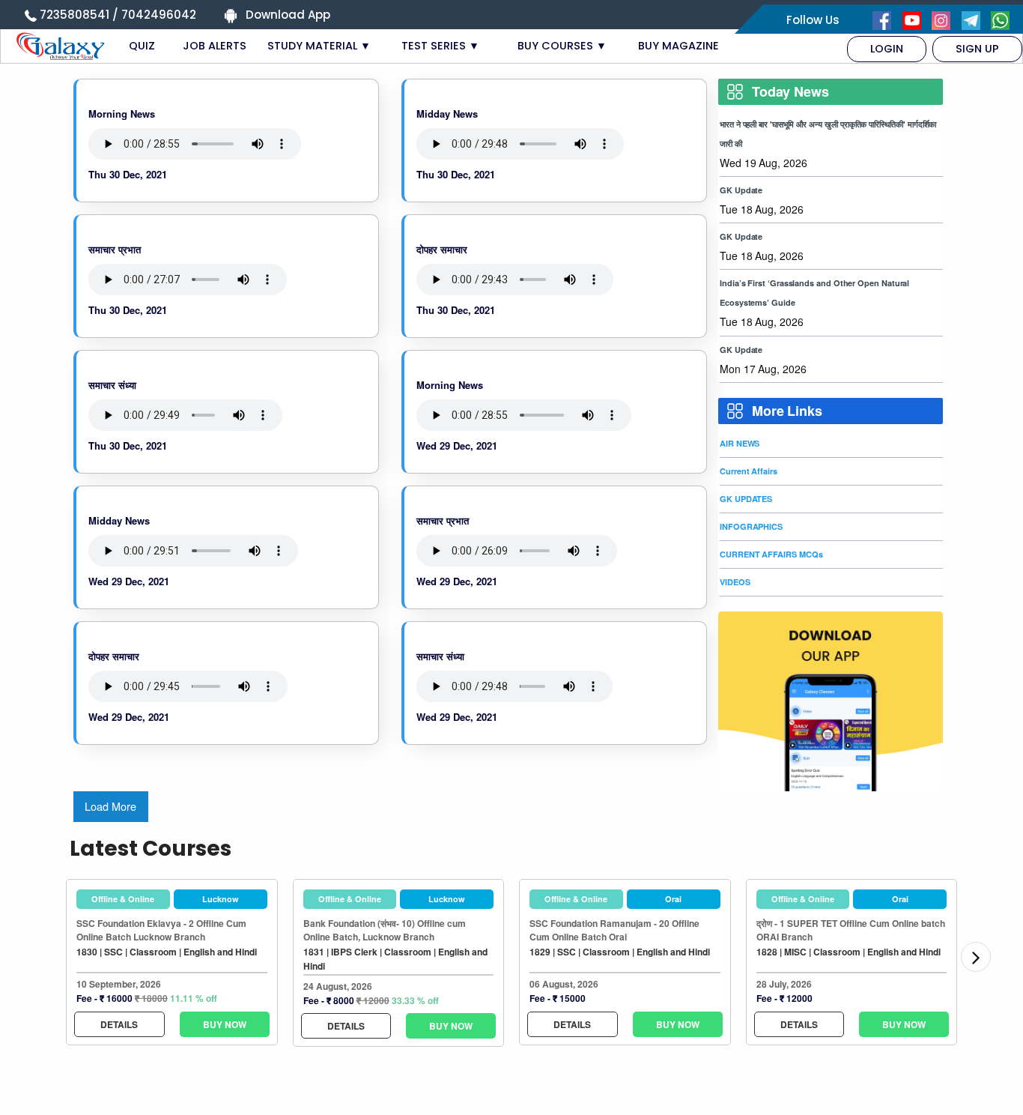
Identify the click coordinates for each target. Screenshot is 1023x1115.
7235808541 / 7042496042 (118, 14)
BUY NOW (224, 1024)
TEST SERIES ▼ (440, 45)
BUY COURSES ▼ (562, 45)
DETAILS (119, 1024)
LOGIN (886, 48)
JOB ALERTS (214, 45)
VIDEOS (735, 581)
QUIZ (142, 45)
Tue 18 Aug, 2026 (762, 209)
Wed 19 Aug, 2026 (763, 162)
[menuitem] (886, 48)
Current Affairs (748, 471)
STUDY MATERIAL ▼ (319, 45)
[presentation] (976, 957)
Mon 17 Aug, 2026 (763, 368)
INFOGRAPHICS (751, 526)
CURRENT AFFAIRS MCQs (771, 554)
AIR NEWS (739, 443)
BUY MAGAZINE (678, 45)
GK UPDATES (746, 498)
